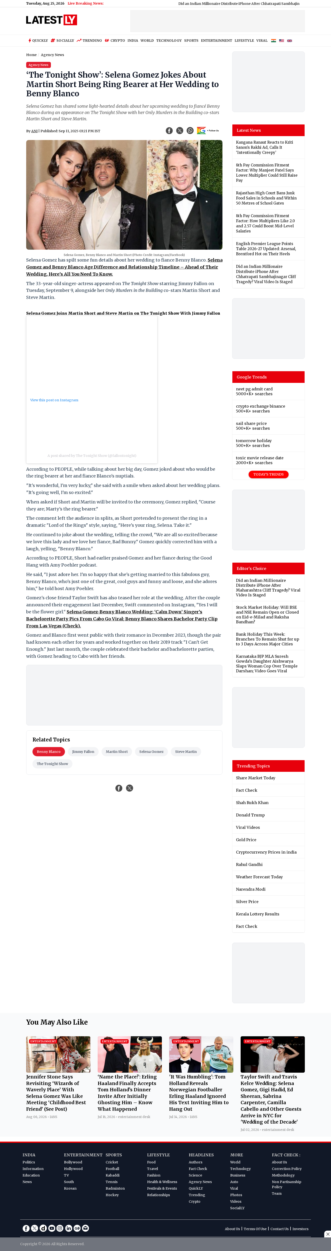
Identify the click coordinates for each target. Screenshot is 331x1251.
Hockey (112, 1195)
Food (151, 1162)
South (69, 1182)
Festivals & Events (162, 1188)
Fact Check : (286, 1154)
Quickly (40, 40)
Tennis (112, 1182)
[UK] (289, 41)
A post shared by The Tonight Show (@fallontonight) (91, 455)
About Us (279, 1162)
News (27, 1182)
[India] (273, 41)
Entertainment (83, 1154)
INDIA (132, 40)
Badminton (115, 1188)
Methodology (283, 1175)
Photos (236, 1195)
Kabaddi (112, 1175)
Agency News (200, 1182)
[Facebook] (26, 1228)
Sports (114, 1154)
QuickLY (196, 1188)
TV (66, 1175)
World (235, 1162)
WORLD (147, 40)
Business (237, 1175)
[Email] (85, 1228)
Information (33, 1169)
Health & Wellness (162, 1182)
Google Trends (252, 377)
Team (277, 1193)
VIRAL (262, 40)
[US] (281, 41)
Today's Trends (268, 474)
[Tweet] (129, 788)
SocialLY (237, 1208)
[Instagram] (60, 1228)
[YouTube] (51, 1228)
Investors (300, 1229)
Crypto (117, 40)
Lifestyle (158, 1154)
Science (195, 1175)
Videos (235, 1201)
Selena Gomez (151, 751)
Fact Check (198, 1169)
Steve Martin (186, 751)
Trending (92, 40)
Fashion (153, 1175)
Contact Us (279, 1229)
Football (112, 1169)
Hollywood (73, 1169)
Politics (29, 1162)
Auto (234, 1182)
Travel (152, 1169)
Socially (65, 40)
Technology (240, 1169)
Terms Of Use (255, 1229)
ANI (34, 131)
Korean (70, 1188)
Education (31, 1175)
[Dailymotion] (43, 1228)
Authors (195, 1162)
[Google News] (77, 1228)
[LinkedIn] (68, 1228)
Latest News (249, 130)
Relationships (158, 1195)
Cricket (112, 1162)
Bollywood (73, 1162)
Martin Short (117, 751)
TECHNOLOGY (169, 40)
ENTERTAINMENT (216, 40)
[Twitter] (34, 1228)
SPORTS (191, 40)
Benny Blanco (49, 751)
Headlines (201, 1154)
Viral (234, 1188)
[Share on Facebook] (119, 788)
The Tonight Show (52, 764)
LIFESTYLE (244, 40)
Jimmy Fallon (83, 751)
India (29, 1154)
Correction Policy (287, 1169)
